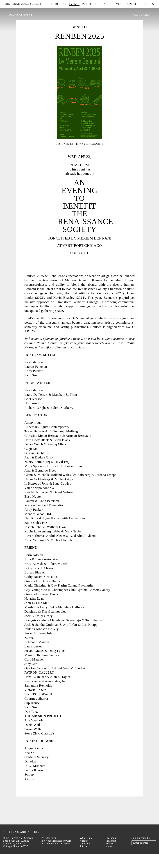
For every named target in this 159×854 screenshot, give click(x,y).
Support (132, 4)
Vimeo (109, 846)
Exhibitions (57, 4)
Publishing (90, 4)
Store (145, 4)
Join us (83, 846)
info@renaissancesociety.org (56, 840)
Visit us (84, 840)
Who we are (86, 838)
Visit (119, 4)
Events (74, 4)
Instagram (111, 840)
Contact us (85, 843)
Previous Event (20, 14)
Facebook (111, 838)
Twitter (109, 843)
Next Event (141, 14)
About (108, 4)
